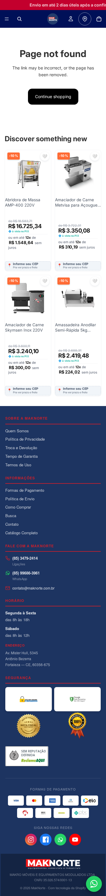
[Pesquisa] (19, 18)
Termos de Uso (18, 465)
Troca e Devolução (21, 447)
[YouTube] (75, 839)
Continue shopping (53, 96)
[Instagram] (31, 839)
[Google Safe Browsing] (77, 699)
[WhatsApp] (60, 839)
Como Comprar (18, 507)
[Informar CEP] (84, 18)
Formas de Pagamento (24, 490)
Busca (10, 515)
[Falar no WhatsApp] (94, 884)
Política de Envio (19, 498)
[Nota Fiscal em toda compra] (28, 726)
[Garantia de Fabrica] (77, 726)
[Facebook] (46, 839)
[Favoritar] (44, 156)
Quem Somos (17, 431)
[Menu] (7, 19)
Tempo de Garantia (21, 456)
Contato (12, 524)
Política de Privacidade (25, 439)
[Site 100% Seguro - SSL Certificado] (28, 699)
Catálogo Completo (21, 532)
